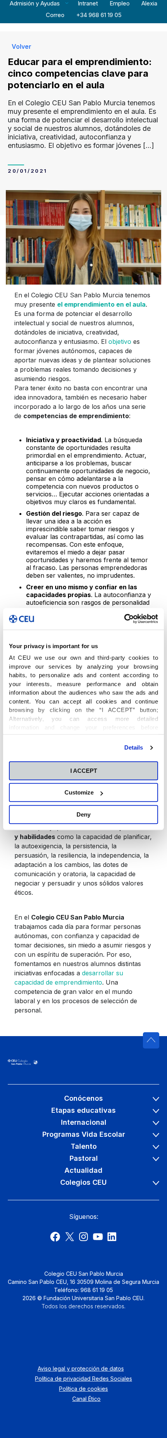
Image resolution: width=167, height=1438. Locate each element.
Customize (79, 792)
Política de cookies (83, 1388)
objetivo (119, 341)
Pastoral (84, 1158)
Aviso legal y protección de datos (81, 1368)
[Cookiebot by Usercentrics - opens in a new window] (124, 619)
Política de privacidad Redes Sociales (83, 1378)
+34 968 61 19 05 (99, 15)
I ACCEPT (83, 770)
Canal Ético (86, 1398)
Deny (83, 814)
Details (133, 747)
